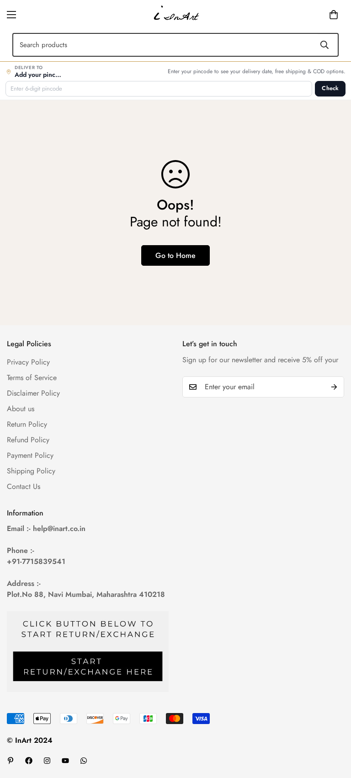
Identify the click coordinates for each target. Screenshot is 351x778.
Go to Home (175, 255)
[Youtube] (65, 760)
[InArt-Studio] (175, 14)
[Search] (324, 45)
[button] (319, 14)
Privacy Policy (28, 362)
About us (20, 408)
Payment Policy (30, 455)
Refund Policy (28, 440)
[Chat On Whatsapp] (83, 760)
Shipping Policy (31, 471)
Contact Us (23, 486)
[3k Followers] (47, 760)
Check (330, 88)
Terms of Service (32, 377)
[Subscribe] (334, 386)
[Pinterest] (10, 760)
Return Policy (27, 424)
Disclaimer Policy (33, 393)
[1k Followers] (28, 760)
